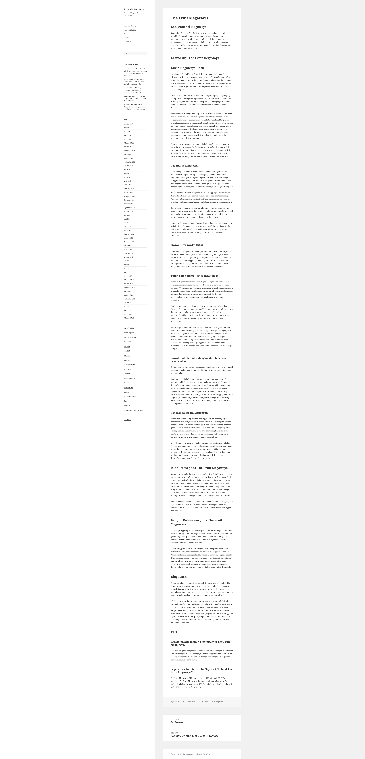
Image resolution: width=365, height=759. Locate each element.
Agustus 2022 (128, 303)
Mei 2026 (127, 131)
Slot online (127, 419)
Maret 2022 (128, 314)
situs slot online (129, 378)
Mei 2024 (127, 223)
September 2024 (130, 208)
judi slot (126, 392)
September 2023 (130, 253)
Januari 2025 (128, 192)
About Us (127, 38)
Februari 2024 (129, 234)
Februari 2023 (129, 280)
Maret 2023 (128, 276)
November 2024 (129, 200)
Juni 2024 (127, 219)
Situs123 (127, 351)
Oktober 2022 (128, 295)
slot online (127, 383)
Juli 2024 (127, 215)
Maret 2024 (128, 230)
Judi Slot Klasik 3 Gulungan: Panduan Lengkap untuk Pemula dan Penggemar (134, 90)
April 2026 (127, 135)
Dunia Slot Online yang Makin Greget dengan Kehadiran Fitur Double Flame (135, 98)
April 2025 (127, 181)
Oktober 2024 (128, 204)
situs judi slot (128, 387)
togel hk (126, 360)
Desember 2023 (129, 242)
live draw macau (130, 397)
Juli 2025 (127, 170)
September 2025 (130, 162)
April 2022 (127, 310)
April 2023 (127, 272)
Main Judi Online (130, 30)
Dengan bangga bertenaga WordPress (197, 754)
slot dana (127, 355)
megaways (219, 702)
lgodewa (127, 406)
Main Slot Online (130, 26)
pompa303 (127, 369)
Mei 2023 (127, 268)
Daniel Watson (192, 702)
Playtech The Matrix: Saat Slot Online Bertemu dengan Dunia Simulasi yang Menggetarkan (135, 107)
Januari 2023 (128, 284)
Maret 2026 (128, 139)
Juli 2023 (127, 261)
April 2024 (127, 227)
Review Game (129, 34)
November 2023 (129, 246)
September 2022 (130, 299)
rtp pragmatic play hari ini (133, 410)
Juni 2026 (127, 128)
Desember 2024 (129, 196)
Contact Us (127, 42)
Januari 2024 (128, 238)
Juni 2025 (127, 173)
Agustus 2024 (128, 211)
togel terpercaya (130, 337)
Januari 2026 (128, 147)
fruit (213, 702)
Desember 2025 (129, 150)
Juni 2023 (127, 265)
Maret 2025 (128, 185)
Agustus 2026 (128, 124)
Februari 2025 (129, 189)
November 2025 (129, 154)
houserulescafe (129, 365)
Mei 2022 (127, 306)
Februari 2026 (129, 143)
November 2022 (129, 291)
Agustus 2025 (128, 166)
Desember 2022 (129, 287)
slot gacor (127, 342)
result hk (127, 346)
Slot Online (205, 702)
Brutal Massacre (134, 9)
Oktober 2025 (128, 158)
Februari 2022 (129, 318)
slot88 (126, 401)
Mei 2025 (127, 177)
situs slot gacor (129, 333)
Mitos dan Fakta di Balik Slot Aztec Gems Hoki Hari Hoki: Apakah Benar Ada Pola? (134, 81)
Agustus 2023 (128, 257)
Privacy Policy (176, 754)
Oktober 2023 (128, 249)
